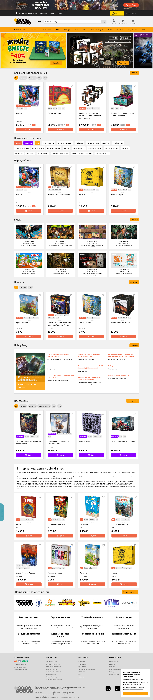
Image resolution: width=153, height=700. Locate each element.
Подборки (125, 148)
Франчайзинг (82, 664)
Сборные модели (97, 30)
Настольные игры (20, 30)
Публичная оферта (56, 693)
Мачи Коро (84, 524)
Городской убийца (55, 573)
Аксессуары (30, 153)
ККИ (57, 30)
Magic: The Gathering (53, 148)
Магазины (43, 13)
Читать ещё (134, 345)
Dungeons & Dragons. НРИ (60, 153)
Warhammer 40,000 (93, 143)
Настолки (23, 78)
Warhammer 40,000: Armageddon (123, 441)
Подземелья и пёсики (56, 524)
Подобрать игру (51, 661)
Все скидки (134, 72)
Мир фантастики (43, 153)
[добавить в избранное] (39, 85)
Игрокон (112, 664)
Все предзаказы (133, 401)
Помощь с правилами (53, 672)
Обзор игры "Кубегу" (28, 273)
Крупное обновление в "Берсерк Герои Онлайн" (27, 378)
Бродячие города (23, 323)
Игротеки (60, 13)
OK (136, 693)
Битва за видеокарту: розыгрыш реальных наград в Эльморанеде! (121, 355)
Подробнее (56, 63)
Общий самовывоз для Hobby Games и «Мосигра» (89, 355)
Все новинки (134, 282)
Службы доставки (20, 667)
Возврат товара (51, 669)
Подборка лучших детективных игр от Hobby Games (61, 376)
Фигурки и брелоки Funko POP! (82, 153)
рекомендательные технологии (68, 697)
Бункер (82, 195)
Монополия (19, 153)
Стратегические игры (22, 148)
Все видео (134, 219)
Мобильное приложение (54, 679)
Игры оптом (82, 667)
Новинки (120, 30)
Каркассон (84, 573)
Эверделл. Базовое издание (59, 195)
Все (16, 78)
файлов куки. (138, 684)
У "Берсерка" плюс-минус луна (120, 366)
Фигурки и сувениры (111, 148)
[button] (29, 232)
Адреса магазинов (20, 669)
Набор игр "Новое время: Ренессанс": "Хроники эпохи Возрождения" (90, 115)
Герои (18, 524)
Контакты (81, 677)
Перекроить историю (55, 366)
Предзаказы (132, 30)
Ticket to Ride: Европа (119, 524)
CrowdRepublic (114, 674)
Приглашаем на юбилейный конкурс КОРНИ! (58, 355)
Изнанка (19, 113)
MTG (76, 30)
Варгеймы (34, 30)
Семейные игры (118, 143)
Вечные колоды (85, 441)
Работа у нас (82, 672)
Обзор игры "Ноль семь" (124, 273)
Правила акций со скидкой (68, 693)
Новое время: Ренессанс (120, 323)
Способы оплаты (20, 664)
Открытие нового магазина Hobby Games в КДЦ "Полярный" (91, 367)
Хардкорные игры (79, 148)
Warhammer (47, 30)
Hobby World (113, 661)
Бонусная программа (53, 664)
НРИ (84, 30)
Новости (80, 674)
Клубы (52, 13)
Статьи (144, 30)
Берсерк (67, 30)
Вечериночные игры (94, 148)
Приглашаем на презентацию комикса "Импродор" (89, 378)
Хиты (110, 30)
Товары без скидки (52, 677)
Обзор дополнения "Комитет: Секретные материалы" (92, 274)
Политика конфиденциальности (42, 693)
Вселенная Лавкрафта (65, 143)
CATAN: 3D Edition (54, 113)
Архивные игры (51, 674)
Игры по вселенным (102, 153)
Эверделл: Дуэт (117, 195)
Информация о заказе (53, 667)
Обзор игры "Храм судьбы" (60, 273)
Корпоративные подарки (86, 669)
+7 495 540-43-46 (131, 13)
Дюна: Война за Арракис (25, 573)
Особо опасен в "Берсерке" (118, 375)
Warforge (112, 667)
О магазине (81, 661)
